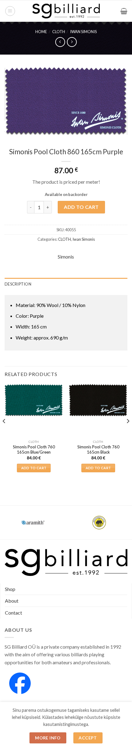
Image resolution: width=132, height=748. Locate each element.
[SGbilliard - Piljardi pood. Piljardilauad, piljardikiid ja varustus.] (66, 11)
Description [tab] (18, 284)
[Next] (128, 433)
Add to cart (81, 207)
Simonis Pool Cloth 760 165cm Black (98, 449)
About (11, 601)
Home (41, 31)
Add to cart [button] (34, 468)
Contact (13, 613)
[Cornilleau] (99, 522)
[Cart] (123, 11)
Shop (10, 589)
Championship (33, 519)
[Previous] (4, 433)
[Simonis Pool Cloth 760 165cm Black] (98, 400)
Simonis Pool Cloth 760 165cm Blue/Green (34, 449)
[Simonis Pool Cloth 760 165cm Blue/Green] (34, 400)
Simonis (66, 256)
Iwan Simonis (83, 31)
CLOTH (58, 31)
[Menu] (10, 11)
